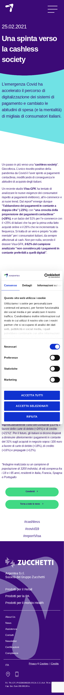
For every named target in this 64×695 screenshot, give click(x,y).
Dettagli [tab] (27, 285)
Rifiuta (32, 416)
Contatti (9, 635)
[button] (53, 7)
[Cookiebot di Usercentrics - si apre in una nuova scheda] (45, 275)
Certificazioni (12, 647)
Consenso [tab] (10, 285)
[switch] (55, 358)
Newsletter (11, 641)
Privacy (33, 663)
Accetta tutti (32, 395)
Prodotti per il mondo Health (24, 603)
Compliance (11, 653)
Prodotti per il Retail (18, 589)
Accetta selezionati (32, 405)
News (8, 622)
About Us (10, 616)
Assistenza (11, 629)
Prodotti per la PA (17, 596)
